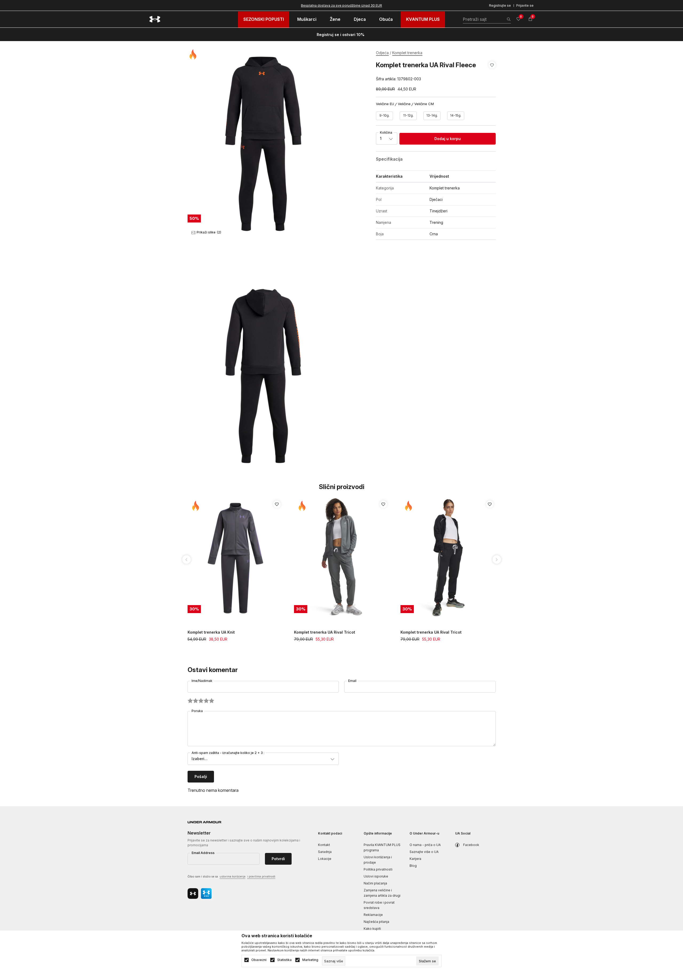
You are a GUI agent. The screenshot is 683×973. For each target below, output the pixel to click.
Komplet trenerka (407, 52)
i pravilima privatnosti (261, 876)
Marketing (310, 960)
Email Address (203, 853)
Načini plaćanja (375, 883)
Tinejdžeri (438, 211)
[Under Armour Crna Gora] (155, 19)
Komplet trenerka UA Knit (211, 632)
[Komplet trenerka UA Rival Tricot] (342, 558)
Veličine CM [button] (424, 104)
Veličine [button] (404, 104)
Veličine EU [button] (385, 104)
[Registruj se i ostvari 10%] (366, 34)
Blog (413, 866)
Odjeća (382, 52)
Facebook (471, 845)
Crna (434, 234)
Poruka (197, 711)
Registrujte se (500, 5)
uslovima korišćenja (232, 876)
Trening (436, 222)
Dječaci (436, 199)
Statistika (284, 960)
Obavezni (259, 960)
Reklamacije (373, 915)
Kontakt (324, 845)
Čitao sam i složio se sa (231, 876)
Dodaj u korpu (447, 138)
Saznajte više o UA (424, 852)
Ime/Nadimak (202, 681)
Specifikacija (389, 159)
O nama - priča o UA (425, 845)
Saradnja (325, 852)
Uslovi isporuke (376, 876)
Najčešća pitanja (376, 922)
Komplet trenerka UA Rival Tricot (324, 632)
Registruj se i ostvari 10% (340, 34)
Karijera (415, 859)
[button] (492, 72)
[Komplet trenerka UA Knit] (235, 558)
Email (352, 681)
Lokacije (324, 859)
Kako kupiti (372, 929)
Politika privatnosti (378, 869)
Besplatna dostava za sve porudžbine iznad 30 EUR (341, 5)
